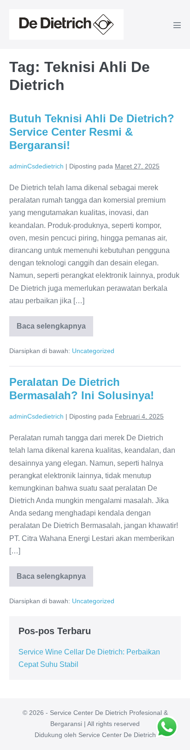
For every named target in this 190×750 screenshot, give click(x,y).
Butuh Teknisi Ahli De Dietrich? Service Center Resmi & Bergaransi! (91, 131)
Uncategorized (93, 350)
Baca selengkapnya (54, 329)
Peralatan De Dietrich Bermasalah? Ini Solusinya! (81, 389)
